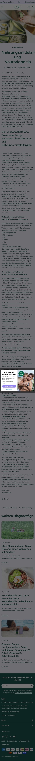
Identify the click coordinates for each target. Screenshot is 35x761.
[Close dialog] (33, 370)
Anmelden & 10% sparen (9, 386)
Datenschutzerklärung (9, 389)
